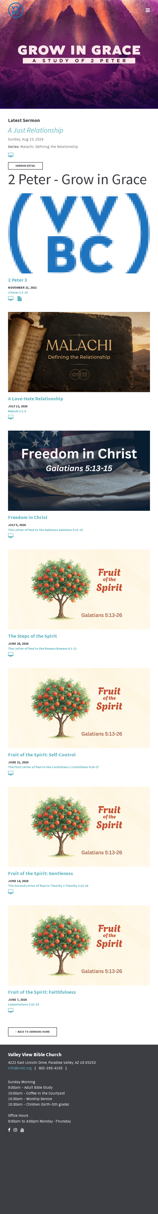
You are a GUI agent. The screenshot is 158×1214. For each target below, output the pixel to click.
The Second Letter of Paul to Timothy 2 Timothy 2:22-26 (48, 886)
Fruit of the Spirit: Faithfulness (42, 992)
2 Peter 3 (17, 280)
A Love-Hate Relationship (35, 398)
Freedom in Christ (28, 517)
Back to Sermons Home (33, 1032)
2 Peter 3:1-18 (18, 292)
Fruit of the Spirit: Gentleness (40, 873)
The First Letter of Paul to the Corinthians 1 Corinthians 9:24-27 (53, 767)
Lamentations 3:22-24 (23, 1004)
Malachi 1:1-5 (17, 411)
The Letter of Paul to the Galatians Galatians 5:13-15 (45, 530)
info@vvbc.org (20, 1068)
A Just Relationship (35, 130)
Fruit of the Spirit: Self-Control (42, 754)
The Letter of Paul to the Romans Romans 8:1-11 (42, 648)
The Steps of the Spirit (32, 636)
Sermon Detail (25, 166)
